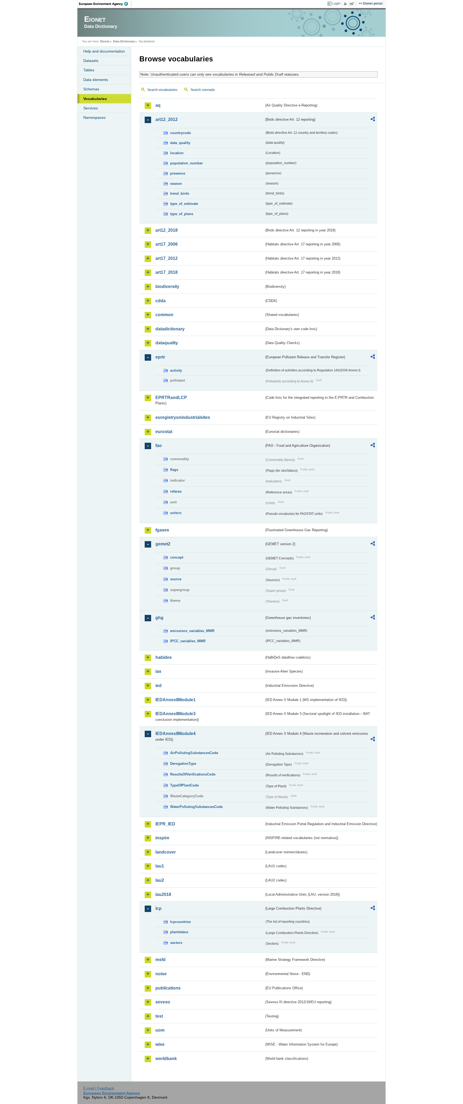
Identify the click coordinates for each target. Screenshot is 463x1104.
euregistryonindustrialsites (182, 417)
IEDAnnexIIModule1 (175, 699)
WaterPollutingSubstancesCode (196, 807)
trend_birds (179, 193)
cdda (160, 300)
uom (160, 1030)
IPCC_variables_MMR (188, 641)
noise (161, 974)
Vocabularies (95, 99)
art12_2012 (166, 119)
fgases (162, 530)
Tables (88, 70)
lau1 (159, 866)
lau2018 (163, 894)
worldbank (166, 1058)
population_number (186, 163)
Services (90, 108)
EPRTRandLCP (171, 397)
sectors (176, 943)
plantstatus (179, 932)
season (176, 184)
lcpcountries (180, 922)
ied (158, 685)
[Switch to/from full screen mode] (353, 3)
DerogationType (183, 764)
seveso (162, 1002)
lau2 (159, 880)
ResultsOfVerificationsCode (192, 774)
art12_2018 (166, 230)
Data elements (95, 79)
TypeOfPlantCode (184, 785)
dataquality (166, 343)
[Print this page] (346, 3)
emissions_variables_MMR (192, 631)
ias (158, 671)
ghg (159, 617)
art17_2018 (166, 272)
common (164, 314)
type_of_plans (181, 214)
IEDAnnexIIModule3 (175, 713)
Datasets (90, 60)
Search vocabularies (162, 89)
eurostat (163, 431)
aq (157, 105)
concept (176, 557)
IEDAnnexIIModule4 (175, 733)
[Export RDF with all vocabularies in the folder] (373, 120)
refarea (175, 491)
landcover (165, 852)
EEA (105, 3)
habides (163, 657)
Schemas (91, 89)
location (177, 153)
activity (176, 370)
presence (177, 173)
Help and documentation (104, 51)
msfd (160, 959)
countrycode (180, 133)
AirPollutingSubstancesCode (194, 753)
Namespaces (94, 117)
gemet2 (162, 544)
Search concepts (203, 89)
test (159, 1016)
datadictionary (170, 329)
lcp (158, 908)
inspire (162, 838)
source (175, 579)
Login (336, 3)
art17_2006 (166, 244)
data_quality (180, 143)
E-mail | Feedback (98, 1088)
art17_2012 (166, 258)
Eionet (104, 41)
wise (160, 1044)
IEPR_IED (165, 824)
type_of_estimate (184, 204)
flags (174, 470)
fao (158, 445)
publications (168, 988)
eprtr (160, 357)
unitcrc (176, 513)
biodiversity (167, 286)
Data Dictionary (124, 41)
